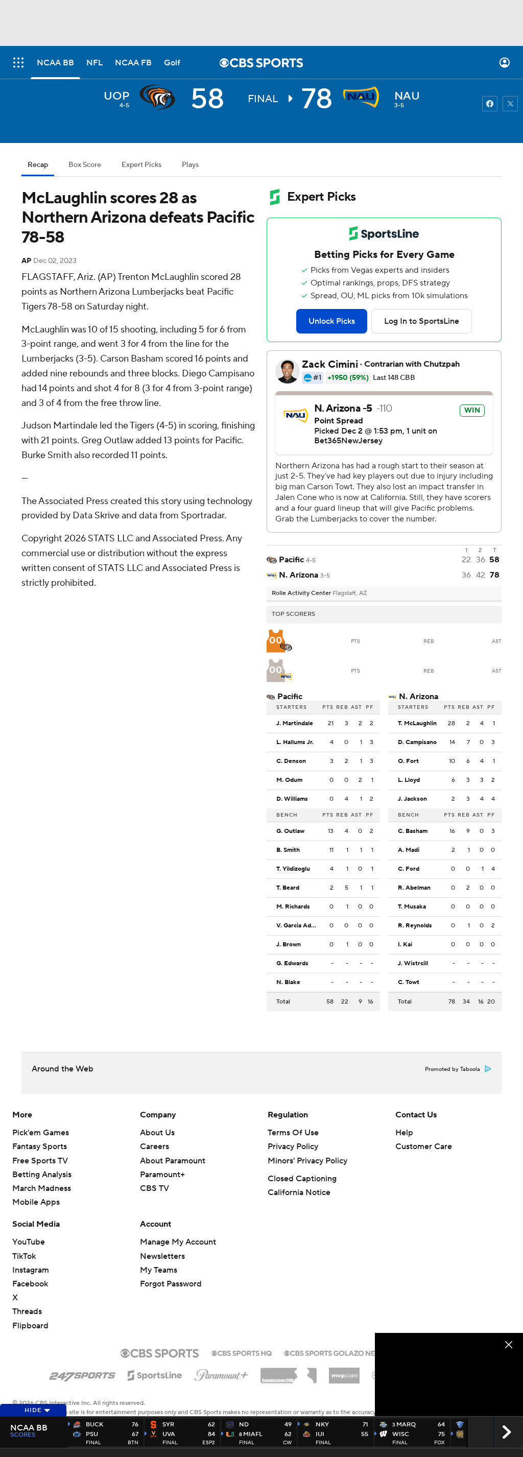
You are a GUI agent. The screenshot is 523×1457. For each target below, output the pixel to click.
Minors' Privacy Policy (307, 1161)
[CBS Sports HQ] (241, 1352)
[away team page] (159, 97)
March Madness (41, 1188)
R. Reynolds (415, 926)
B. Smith (288, 850)
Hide (33, 1410)
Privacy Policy (293, 1146)
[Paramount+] (221, 1373)
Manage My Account (178, 1242)
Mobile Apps (36, 1202)
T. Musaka (412, 907)
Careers (154, 1146)
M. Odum (289, 780)
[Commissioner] (288, 1372)
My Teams (158, 1270)
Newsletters (162, 1256)
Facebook (30, 1284)
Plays (190, 165)
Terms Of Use (293, 1133)
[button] (18, 62)
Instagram (30, 1270)
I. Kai (405, 945)
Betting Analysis (42, 1174)
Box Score (84, 165)
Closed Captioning (302, 1179)
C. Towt (408, 983)
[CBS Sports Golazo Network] (343, 1352)
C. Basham (412, 831)
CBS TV (154, 1188)
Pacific (289, 696)
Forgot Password (171, 1284)
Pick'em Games (40, 1133)
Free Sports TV (40, 1161)
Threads (27, 1311)
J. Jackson (412, 799)
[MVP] (344, 1372)
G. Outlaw (290, 831)
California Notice (299, 1192)
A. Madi (408, 850)
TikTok (24, 1256)
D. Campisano (417, 742)
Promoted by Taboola (452, 1069)
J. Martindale (294, 724)
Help (404, 1133)
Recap (38, 165)
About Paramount (172, 1161)
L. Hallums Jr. (295, 742)
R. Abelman (414, 888)
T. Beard (287, 888)
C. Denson (291, 761)
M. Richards (293, 907)
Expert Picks (141, 165)
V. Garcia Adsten (299, 926)
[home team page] (363, 97)
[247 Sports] (82, 1374)
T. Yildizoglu (293, 869)
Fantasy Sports (39, 1146)
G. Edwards (292, 964)
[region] (449, 1374)
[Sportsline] (155, 1374)
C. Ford (408, 869)
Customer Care (423, 1146)
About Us (157, 1133)
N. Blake (288, 983)
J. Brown (288, 945)
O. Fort (408, 761)
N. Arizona (418, 696)
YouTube (28, 1242)
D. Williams (292, 799)
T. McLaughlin (417, 724)
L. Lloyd (409, 780)
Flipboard (30, 1326)
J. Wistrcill (413, 964)
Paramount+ (162, 1174)
